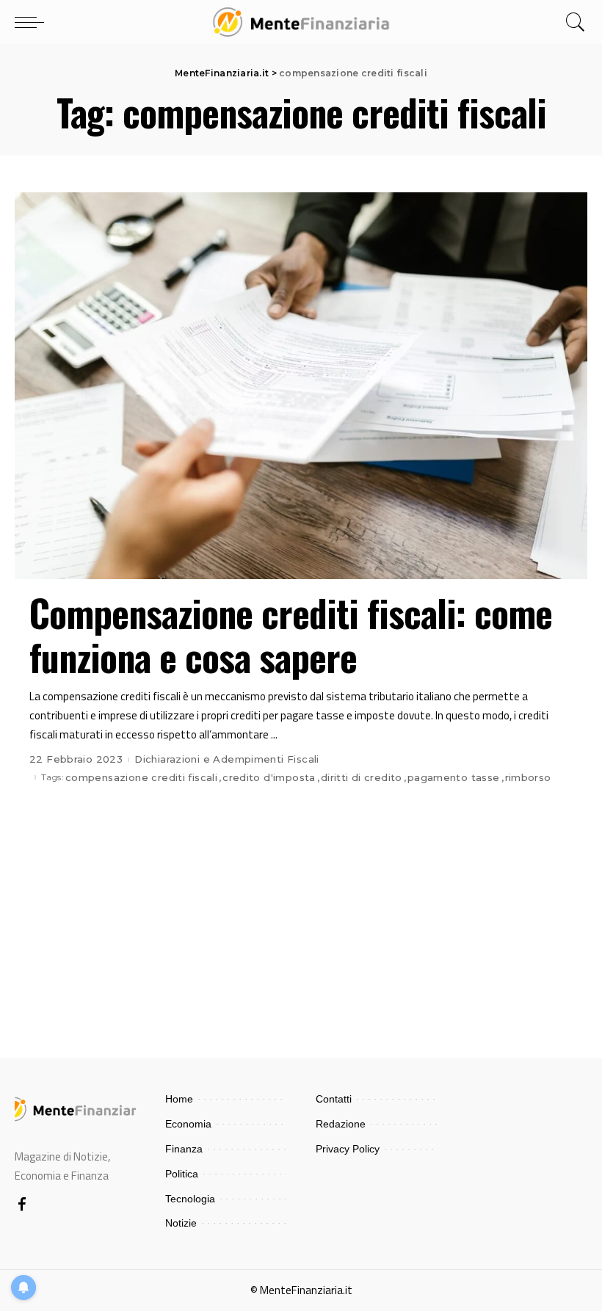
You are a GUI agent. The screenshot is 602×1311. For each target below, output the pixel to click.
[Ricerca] (571, 22)
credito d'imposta (269, 777)
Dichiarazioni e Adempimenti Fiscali (226, 759)
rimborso (528, 777)
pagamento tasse (453, 777)
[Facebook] (22, 1205)
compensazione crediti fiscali (141, 777)
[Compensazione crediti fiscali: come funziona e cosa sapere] (301, 385)
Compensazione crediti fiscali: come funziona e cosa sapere (290, 634)
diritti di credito (361, 777)
